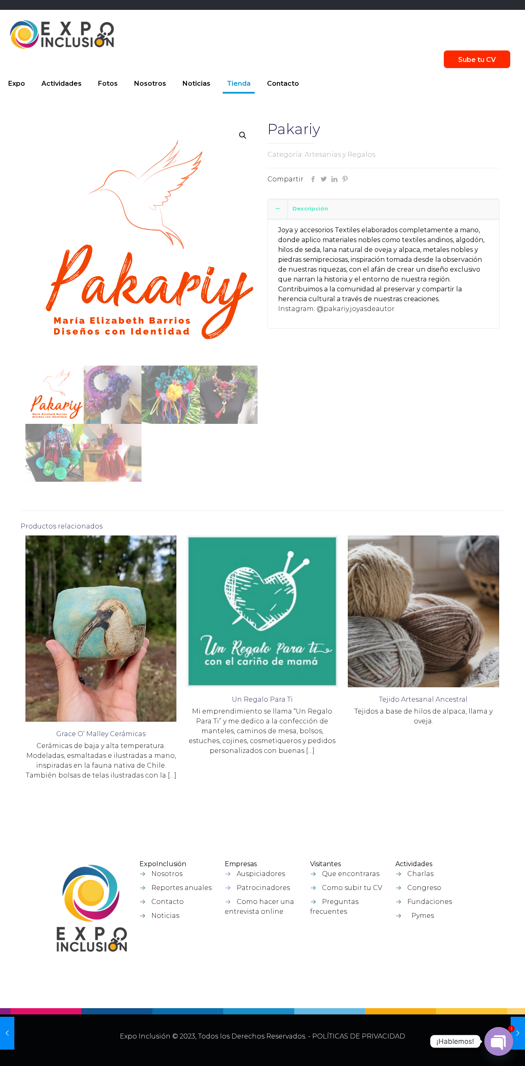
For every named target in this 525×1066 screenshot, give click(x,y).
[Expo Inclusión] (62, 34)
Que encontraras (350, 874)
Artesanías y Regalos (340, 154)
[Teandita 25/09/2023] (7, 1033)
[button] (243, 135)
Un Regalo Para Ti (262, 699)
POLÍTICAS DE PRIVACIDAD (358, 1036)
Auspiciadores (261, 874)
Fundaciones (429, 902)
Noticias (165, 916)
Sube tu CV (477, 60)
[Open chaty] (498, 1041)
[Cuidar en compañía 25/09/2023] (518, 1033)
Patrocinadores (263, 888)
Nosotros (167, 874)
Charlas (420, 874)
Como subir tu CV (352, 888)
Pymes (422, 916)
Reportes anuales (181, 888)
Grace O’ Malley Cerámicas (101, 734)
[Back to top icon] (475, 1049)
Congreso (424, 888)
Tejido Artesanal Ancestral (423, 699)
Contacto (167, 902)
